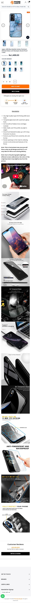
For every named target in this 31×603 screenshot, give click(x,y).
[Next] (27, 25)
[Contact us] (3, 596)
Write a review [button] (15, 554)
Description (15, 111)
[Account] (25, 2)
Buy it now (15, 91)
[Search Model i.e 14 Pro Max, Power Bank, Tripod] (28, 6)
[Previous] (3, 25)
